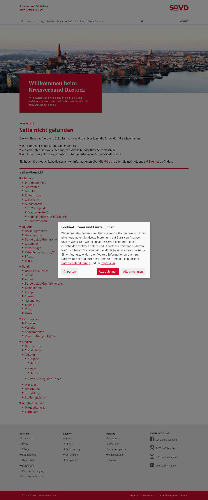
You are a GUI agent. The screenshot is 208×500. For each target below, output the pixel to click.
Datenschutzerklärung (75, 263)
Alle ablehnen (108, 271)
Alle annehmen (133, 271)
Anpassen (70, 271)
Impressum (108, 263)
